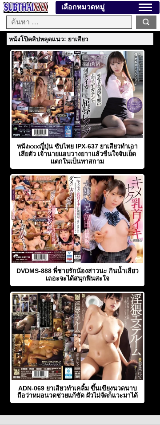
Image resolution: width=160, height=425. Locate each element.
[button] (145, 7)
